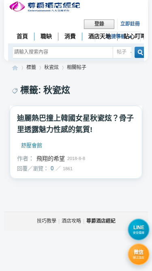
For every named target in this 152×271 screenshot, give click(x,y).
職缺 (46, 36)
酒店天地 (99, 36)
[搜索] (137, 52)
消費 (70, 36)
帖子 (121, 52)
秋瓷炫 (51, 67)
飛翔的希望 (50, 158)
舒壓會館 (31, 145)
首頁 (22, 36)
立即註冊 (130, 24)
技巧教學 (46, 221)
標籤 (31, 67)
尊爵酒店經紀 (15, 68)
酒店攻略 (71, 221)
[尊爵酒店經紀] (45, 7)
